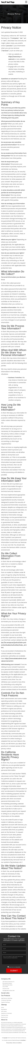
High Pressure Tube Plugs (6, 998)
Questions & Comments (6, 1013)
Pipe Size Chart (4, 1017)
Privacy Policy (9, 1042)
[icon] (11, 993)
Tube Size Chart (4, 1015)
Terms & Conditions (17, 1042)
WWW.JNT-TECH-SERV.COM (20, 1032)
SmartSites (23, 1040)
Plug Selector (4, 1009)
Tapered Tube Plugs (5, 1002)
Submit (14, 971)
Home (2, 1007)
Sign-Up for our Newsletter (14, 967)
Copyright (5, 1037)
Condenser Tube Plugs (6, 1000)
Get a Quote (3, 1011)
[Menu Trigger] (26, 2)
